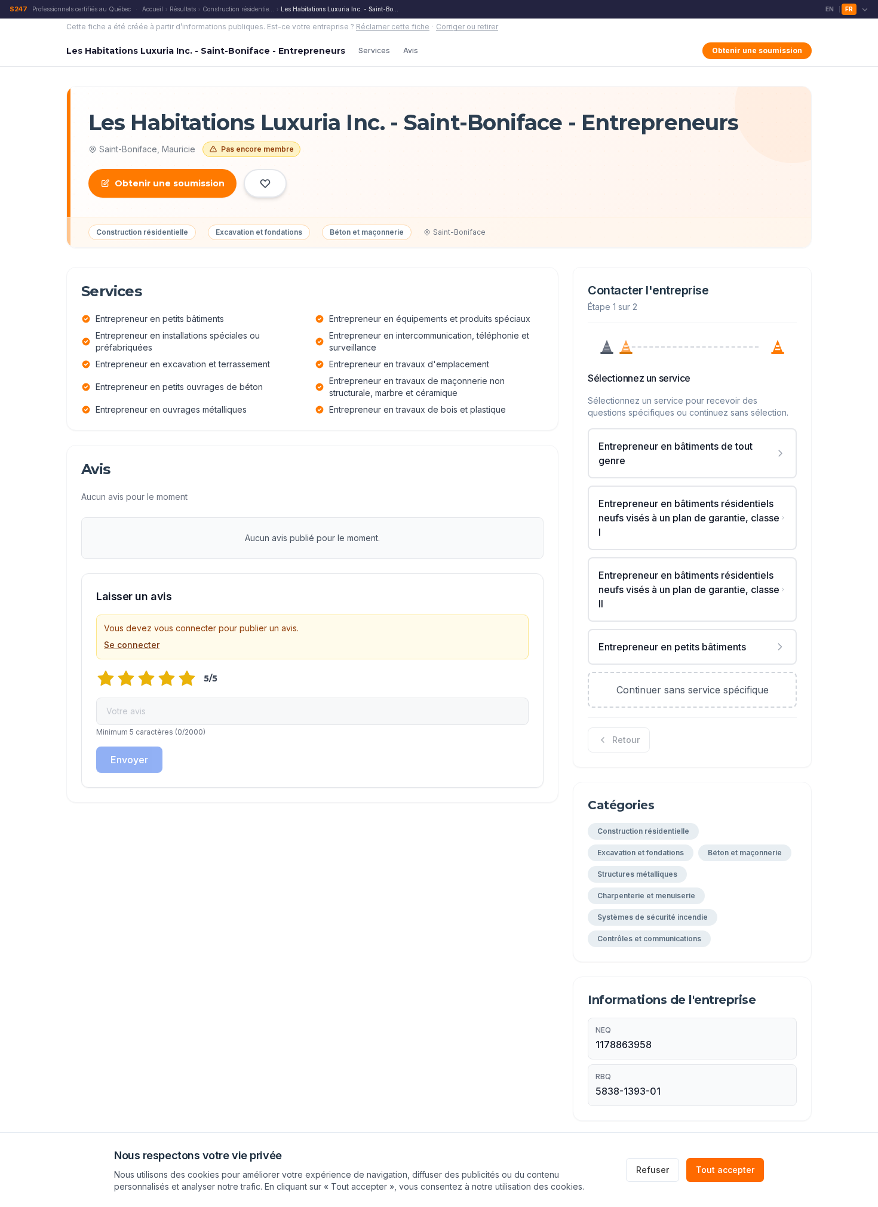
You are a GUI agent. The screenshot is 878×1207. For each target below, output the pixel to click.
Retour (626, 740)
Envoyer (129, 760)
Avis (410, 50)
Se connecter (131, 645)
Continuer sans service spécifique (692, 690)
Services (374, 50)
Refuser (652, 1170)
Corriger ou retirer (467, 26)
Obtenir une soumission (757, 50)
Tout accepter (725, 1170)
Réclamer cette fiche (392, 26)
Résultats (183, 9)
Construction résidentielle (238, 9)
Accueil (152, 9)
